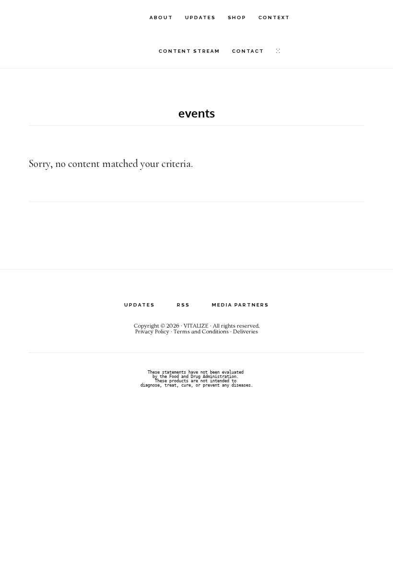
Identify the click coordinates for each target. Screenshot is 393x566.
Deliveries (245, 332)
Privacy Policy (152, 332)
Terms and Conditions (201, 332)
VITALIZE (62, 17)
